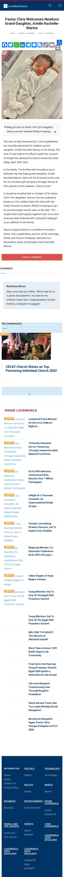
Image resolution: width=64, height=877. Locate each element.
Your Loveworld (52, 825)
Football (28, 834)
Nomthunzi (13, 286)
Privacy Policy (11, 787)
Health (28, 785)
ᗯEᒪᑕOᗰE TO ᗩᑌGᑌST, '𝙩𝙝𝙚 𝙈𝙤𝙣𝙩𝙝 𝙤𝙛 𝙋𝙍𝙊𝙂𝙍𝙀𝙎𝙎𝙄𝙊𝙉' (41, 636)
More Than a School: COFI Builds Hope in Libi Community (43, 652)
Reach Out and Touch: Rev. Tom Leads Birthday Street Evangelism (43, 706)
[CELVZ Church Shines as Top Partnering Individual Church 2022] (26, 349)
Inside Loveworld (26, 33)
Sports (28, 824)
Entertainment (33, 801)
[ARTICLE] (15, 427)
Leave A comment (32, 257)
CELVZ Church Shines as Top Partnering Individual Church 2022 (31, 369)
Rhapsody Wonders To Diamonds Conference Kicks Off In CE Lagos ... (41, 551)
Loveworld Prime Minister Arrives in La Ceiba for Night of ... (43, 423)
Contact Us (10, 783)
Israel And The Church (11, 825)
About (7, 779)
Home (12, 33)
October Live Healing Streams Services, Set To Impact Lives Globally (42, 527)
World (49, 785)
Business (10, 801)
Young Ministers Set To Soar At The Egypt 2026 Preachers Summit (41, 595)
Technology (52, 768)
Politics (29, 768)
